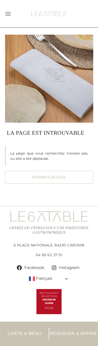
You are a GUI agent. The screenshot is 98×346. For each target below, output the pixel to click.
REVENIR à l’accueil (49, 177)
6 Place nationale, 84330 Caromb (49, 245)
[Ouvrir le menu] (5, 14)
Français (43, 278)
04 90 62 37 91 (49, 255)
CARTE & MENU (24, 333)
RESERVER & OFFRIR (73, 333)
